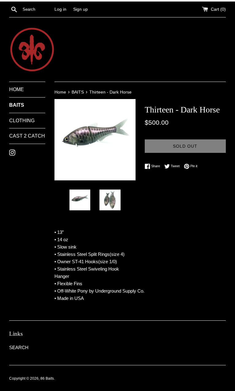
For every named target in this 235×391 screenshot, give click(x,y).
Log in (60, 9)
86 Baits (47, 378)
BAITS (16, 105)
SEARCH (18, 347)
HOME (16, 89)
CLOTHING (22, 120)
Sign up (80, 9)
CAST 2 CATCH (27, 135)
